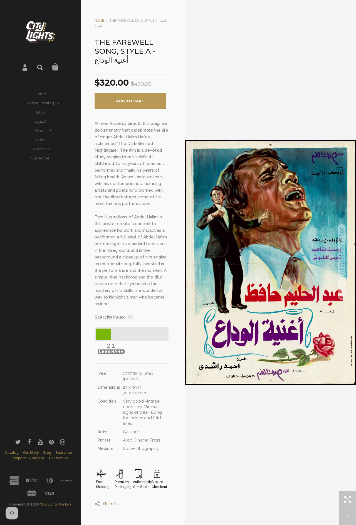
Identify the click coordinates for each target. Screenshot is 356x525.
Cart (55, 67)
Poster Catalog (40, 103)
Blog (40, 112)
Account (25, 67)
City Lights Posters (55, 504)
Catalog (12, 453)
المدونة (40, 121)
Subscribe (40, 158)
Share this (111, 504)
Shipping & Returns (28, 458)
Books (40, 139)
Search (40, 67)
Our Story (31, 453)
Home (40, 94)
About (40, 130)
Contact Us (40, 149)
